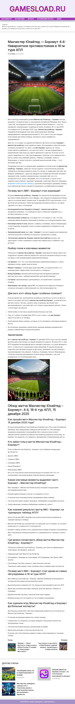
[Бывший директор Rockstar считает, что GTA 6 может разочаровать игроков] (44, 674)
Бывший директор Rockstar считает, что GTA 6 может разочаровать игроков (61, 673)
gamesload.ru (37, 9)
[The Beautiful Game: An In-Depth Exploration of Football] (8, 674)
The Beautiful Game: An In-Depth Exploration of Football (25, 673)
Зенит (59, 19)
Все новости (6, 19)
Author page (19, 19)
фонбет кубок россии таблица (21, 183)
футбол (31, 19)
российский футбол (45, 19)
